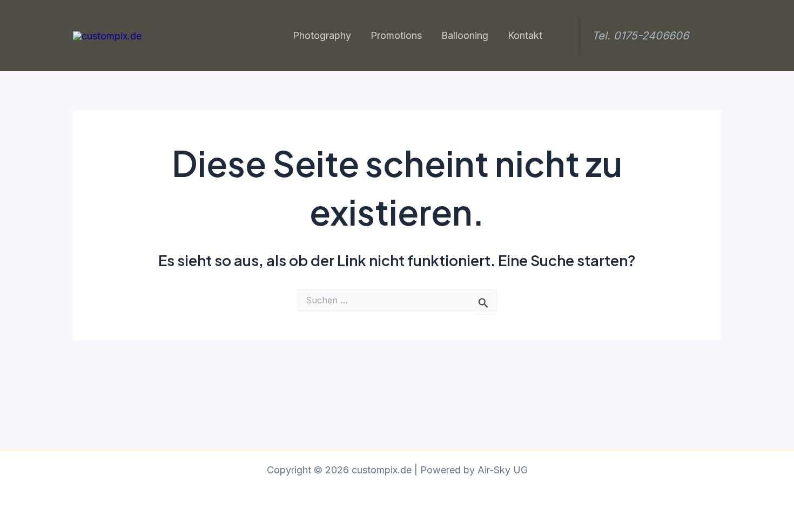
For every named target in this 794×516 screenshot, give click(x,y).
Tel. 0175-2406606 (640, 35)
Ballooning (464, 35)
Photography (322, 35)
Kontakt (525, 35)
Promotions (396, 35)
